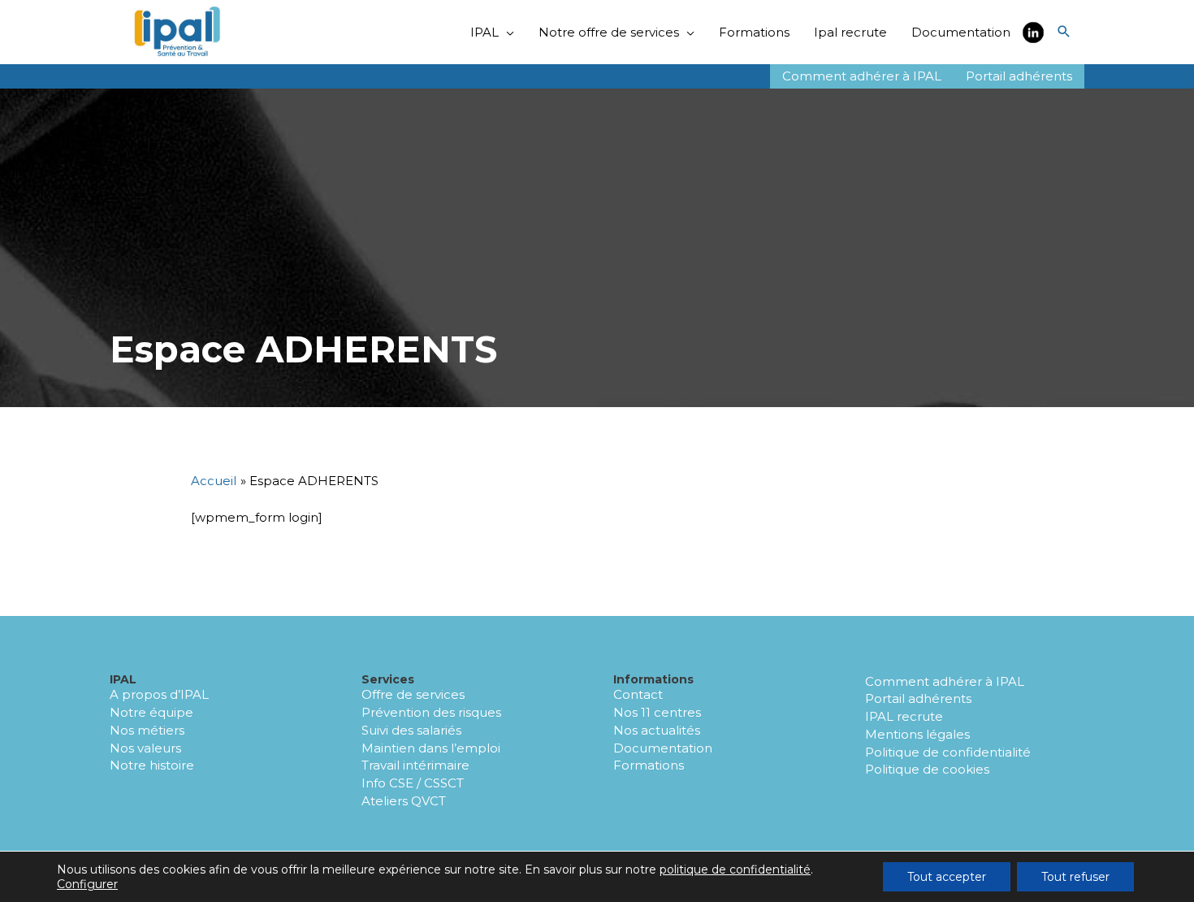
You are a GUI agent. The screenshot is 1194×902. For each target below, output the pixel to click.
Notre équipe (151, 712)
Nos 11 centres (657, 712)
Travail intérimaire (415, 765)
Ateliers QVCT (403, 801)
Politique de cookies (927, 769)
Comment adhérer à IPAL (944, 681)
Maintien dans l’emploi (430, 748)
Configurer (87, 884)
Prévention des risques (431, 712)
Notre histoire (152, 765)
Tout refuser (1075, 876)
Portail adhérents (918, 698)
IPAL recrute (904, 716)
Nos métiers (147, 730)
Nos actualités (656, 730)
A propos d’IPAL (159, 694)
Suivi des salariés (411, 730)
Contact (638, 694)
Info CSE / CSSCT (412, 783)
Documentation (662, 748)
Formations (648, 765)
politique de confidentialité (735, 869)
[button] (1064, 32)
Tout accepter (946, 876)
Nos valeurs (145, 748)
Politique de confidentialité (948, 752)
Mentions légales (917, 734)
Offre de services (413, 694)
